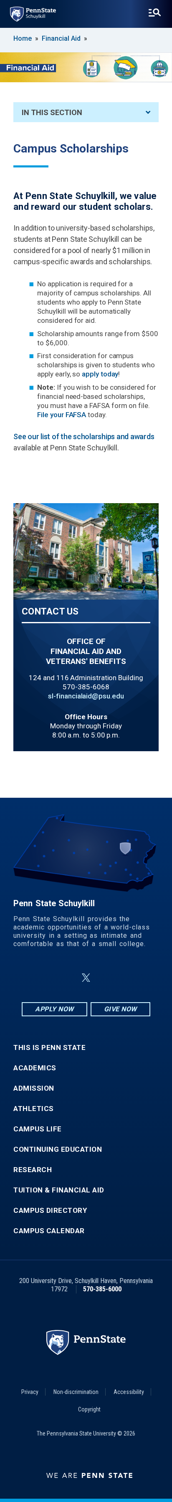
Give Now (120, 1009)
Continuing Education (57, 1149)
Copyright (89, 1409)
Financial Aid (61, 38)
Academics (34, 1068)
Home (22, 38)
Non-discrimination (76, 1392)
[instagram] (128, 978)
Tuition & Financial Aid (58, 1190)
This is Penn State (49, 1048)
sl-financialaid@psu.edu (86, 696)
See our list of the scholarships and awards (83, 436)
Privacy (29, 1392)
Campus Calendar (49, 1231)
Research (32, 1170)
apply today (100, 374)
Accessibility (129, 1392)
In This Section (52, 112)
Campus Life (37, 1129)
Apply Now (54, 1009)
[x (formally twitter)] (86, 978)
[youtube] (106, 978)
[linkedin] (66, 978)
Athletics (33, 1109)
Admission (33, 1088)
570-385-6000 (102, 1289)
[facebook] (44, 978)
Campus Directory (50, 1210)
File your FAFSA (61, 415)
